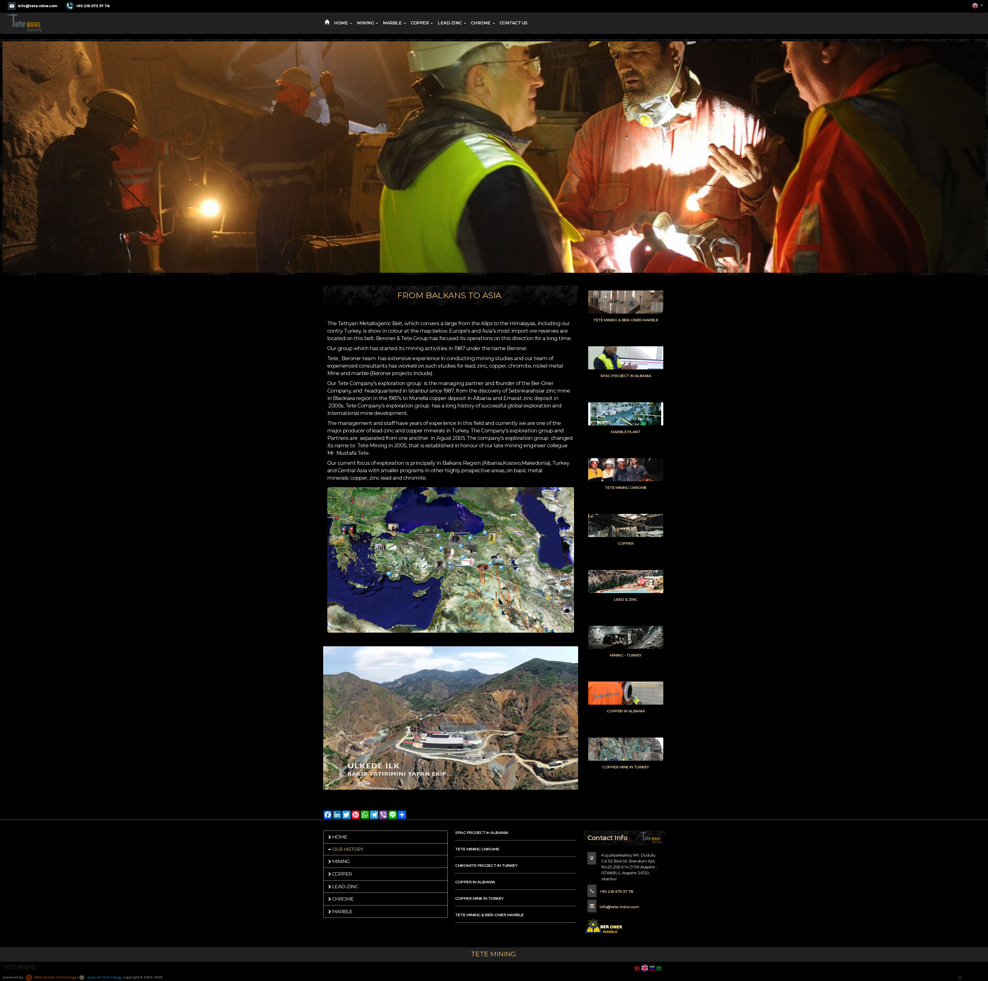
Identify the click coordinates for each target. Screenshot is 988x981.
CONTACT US (513, 22)
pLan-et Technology (104, 977)
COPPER (420, 22)
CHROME (481, 22)
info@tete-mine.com (37, 6)
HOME (341, 22)
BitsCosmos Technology (54, 977)
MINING (365, 22)
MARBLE (392, 22)
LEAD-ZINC (450, 22)
